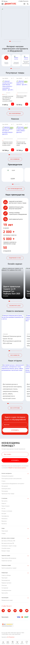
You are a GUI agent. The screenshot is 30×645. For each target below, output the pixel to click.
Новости (4, 503)
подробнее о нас (15, 258)
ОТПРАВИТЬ (15, 430)
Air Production (10, 637)
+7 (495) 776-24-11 (23, 1)
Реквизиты (4, 518)
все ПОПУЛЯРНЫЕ (15, 113)
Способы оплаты (6, 548)
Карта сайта (5, 593)
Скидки (4, 533)
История (4, 513)
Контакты (4, 523)
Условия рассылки (6, 590)
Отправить (15, 460)
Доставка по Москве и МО (8, 540)
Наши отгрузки (5, 506)
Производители (6, 580)
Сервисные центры (7, 560)
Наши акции (5, 531)
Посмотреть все (15, 305)
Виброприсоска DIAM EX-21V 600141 (21, 96)
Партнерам (4, 578)
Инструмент (5, 486)
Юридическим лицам (7, 600)
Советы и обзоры (6, 575)
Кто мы (3, 508)
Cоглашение (5, 588)
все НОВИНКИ (14, 159)
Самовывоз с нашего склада (9, 545)
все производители (15, 188)
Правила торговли (6, 583)
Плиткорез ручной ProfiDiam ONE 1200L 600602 (21, 143)
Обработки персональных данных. (17, 467)
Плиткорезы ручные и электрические (12, 478)
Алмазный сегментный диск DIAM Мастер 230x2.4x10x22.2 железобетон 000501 (7, 99)
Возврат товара (6, 551)
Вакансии (4, 521)
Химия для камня (6, 488)
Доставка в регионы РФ (8, 543)
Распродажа (5, 491)
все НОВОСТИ (15, 355)
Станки (3, 481)
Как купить (4, 501)
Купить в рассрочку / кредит (9, 568)
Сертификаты (5, 516)
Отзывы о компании (7, 511)
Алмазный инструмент (7, 476)
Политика (4, 585)
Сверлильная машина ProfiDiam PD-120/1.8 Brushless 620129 (7, 143)
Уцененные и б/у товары (8, 493)
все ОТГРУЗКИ (15, 408)
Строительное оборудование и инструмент (13, 483)
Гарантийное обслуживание (9, 558)
